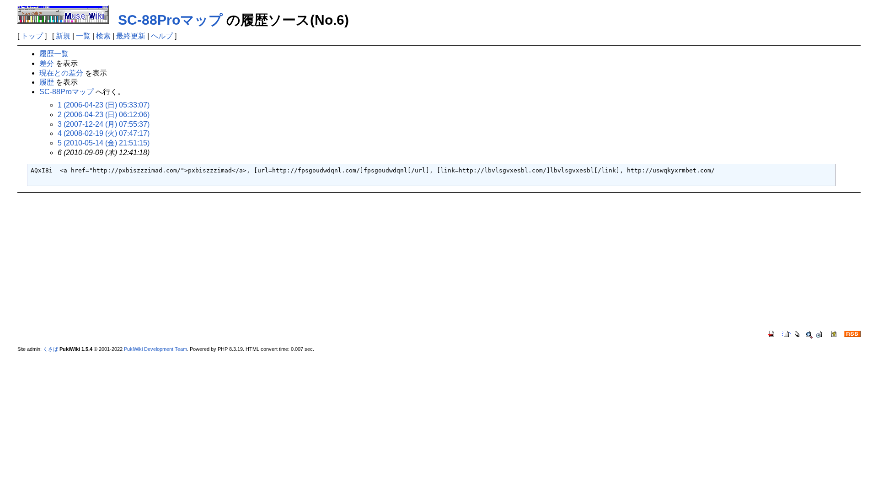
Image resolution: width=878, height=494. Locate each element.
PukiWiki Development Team (155, 349)
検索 (103, 36)
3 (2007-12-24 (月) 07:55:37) (104, 124)
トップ (32, 36)
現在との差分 (61, 73)
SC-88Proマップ (170, 19)
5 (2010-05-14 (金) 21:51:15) (104, 143)
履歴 (46, 82)
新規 (63, 36)
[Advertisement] (439, 262)
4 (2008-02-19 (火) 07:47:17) (104, 133)
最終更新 (130, 36)
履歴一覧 (54, 54)
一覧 (83, 36)
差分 (46, 63)
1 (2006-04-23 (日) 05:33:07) (104, 105)
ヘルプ (162, 36)
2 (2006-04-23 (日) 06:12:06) (104, 114)
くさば (50, 349)
